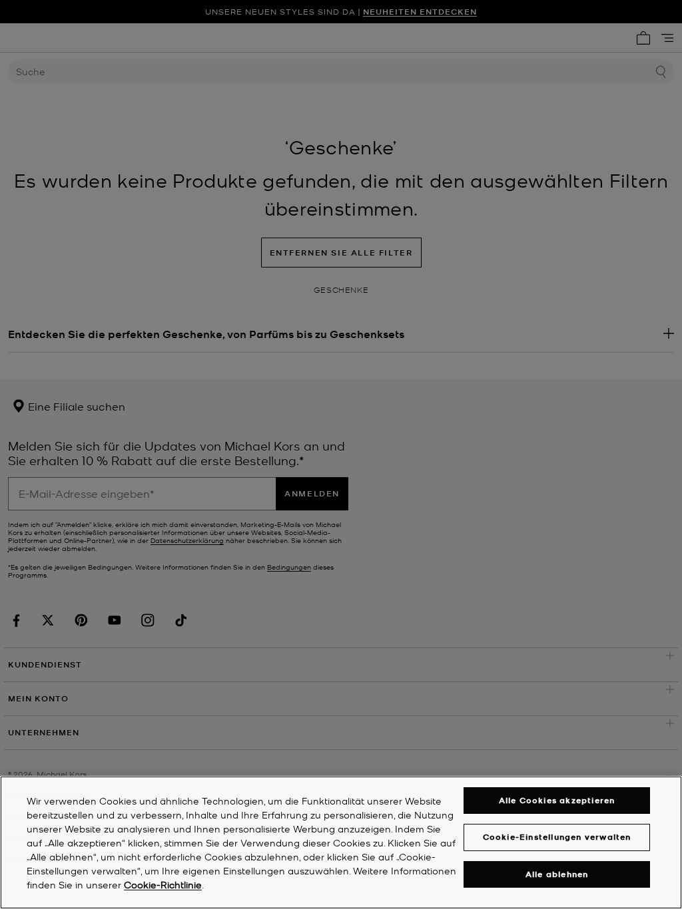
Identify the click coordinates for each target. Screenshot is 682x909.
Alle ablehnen (557, 874)
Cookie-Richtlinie (163, 884)
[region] (341, 842)
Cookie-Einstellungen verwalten (557, 836)
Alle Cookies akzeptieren (557, 800)
